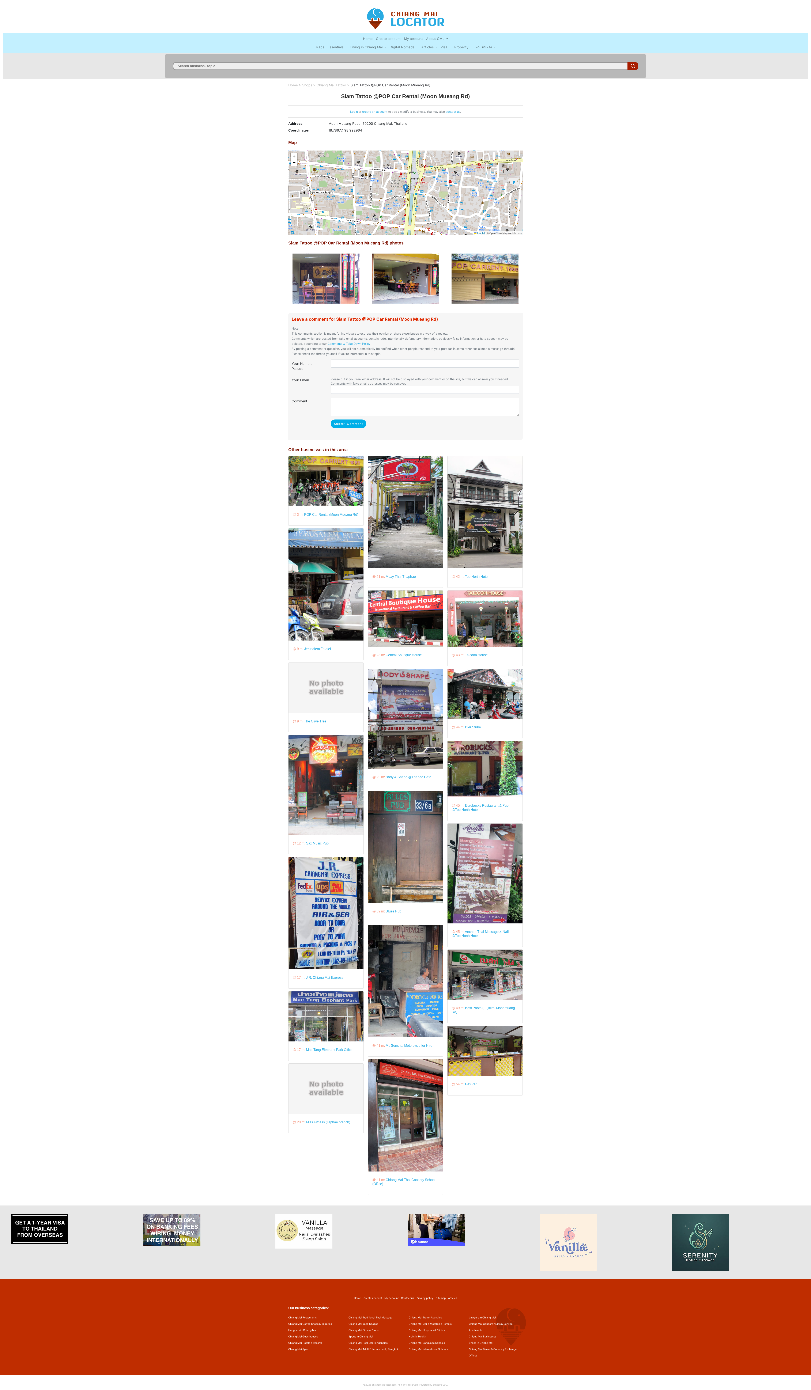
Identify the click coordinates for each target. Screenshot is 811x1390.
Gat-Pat (470, 1084)
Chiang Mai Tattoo (331, 85)
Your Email (300, 380)
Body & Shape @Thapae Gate (408, 777)
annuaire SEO (440, 1384)
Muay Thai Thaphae (401, 576)
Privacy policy (424, 1298)
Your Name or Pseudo (303, 366)
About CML (435, 39)
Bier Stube (473, 727)
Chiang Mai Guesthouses (303, 1336)
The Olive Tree (315, 721)
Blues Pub (393, 911)
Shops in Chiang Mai (481, 1342)
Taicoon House (476, 655)
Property (461, 47)
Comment (299, 401)
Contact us (407, 1298)
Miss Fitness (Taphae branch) (328, 1122)
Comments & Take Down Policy (349, 343)
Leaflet (480, 233)
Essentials (336, 47)
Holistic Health (417, 1336)
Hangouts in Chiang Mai (302, 1330)
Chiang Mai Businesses (482, 1336)
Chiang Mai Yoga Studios (363, 1323)
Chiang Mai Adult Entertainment (367, 1349)
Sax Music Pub (317, 843)
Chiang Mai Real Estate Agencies (368, 1342)
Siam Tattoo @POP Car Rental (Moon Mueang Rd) (390, 85)
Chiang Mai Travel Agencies (425, 1317)
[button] (405, 188)
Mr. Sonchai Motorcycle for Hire (409, 1045)
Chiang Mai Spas (298, 1349)
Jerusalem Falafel (317, 649)
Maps (320, 47)
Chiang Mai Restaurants (302, 1317)
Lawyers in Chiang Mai (482, 1317)
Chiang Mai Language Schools (427, 1342)
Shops (307, 85)
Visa (444, 47)
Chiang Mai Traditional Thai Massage (370, 1317)
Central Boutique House (404, 655)
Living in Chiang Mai (367, 47)
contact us (453, 111)
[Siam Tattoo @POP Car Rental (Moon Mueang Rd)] (326, 278)
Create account (388, 39)
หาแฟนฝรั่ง (484, 47)
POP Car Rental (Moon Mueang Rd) (331, 514)
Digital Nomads (402, 47)
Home (368, 39)
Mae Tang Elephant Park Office (329, 1050)
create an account (374, 111)
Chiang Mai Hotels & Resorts (305, 1342)
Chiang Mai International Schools (428, 1349)
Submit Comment (348, 423)
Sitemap (441, 1298)
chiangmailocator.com (384, 1384)
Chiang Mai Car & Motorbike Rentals (430, 1323)
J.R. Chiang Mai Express (324, 977)
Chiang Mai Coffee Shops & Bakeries (310, 1323)
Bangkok (393, 1349)
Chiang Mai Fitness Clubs (363, 1330)
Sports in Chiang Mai (360, 1336)
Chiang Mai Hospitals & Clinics (427, 1330)
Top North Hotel (477, 576)
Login (354, 111)
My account (413, 39)
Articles (428, 47)
